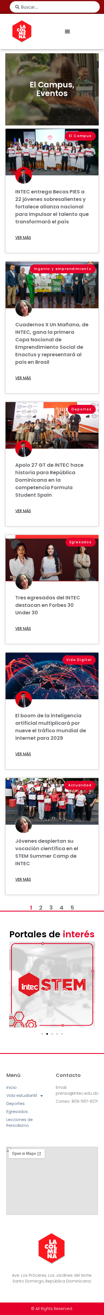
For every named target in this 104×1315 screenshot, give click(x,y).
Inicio (11, 1087)
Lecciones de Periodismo (19, 1122)
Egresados (17, 1111)
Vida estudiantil (21, 1095)
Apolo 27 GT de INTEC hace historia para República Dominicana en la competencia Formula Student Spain (49, 479)
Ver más (23, 237)
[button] (9, 982)
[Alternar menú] (67, 31)
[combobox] (55, 7)
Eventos (52, 93)
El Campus (51, 84)
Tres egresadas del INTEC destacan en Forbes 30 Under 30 (47, 605)
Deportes (15, 1103)
